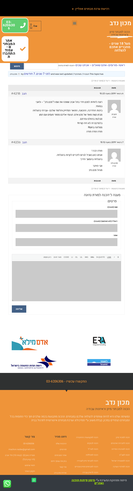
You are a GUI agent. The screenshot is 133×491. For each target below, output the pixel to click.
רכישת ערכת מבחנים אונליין (92, 9)
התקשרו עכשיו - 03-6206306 (66, 381)
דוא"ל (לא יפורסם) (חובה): (105, 221)
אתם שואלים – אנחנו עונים (91, 65)
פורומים (112, 65)
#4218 (15, 93)
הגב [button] (24, 93)
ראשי (122, 65)
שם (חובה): (112, 207)
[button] (74, 23)
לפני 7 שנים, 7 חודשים (37, 74)
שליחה (19, 309)
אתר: (115, 235)
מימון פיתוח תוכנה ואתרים (88, 481)
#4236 (16, 142)
